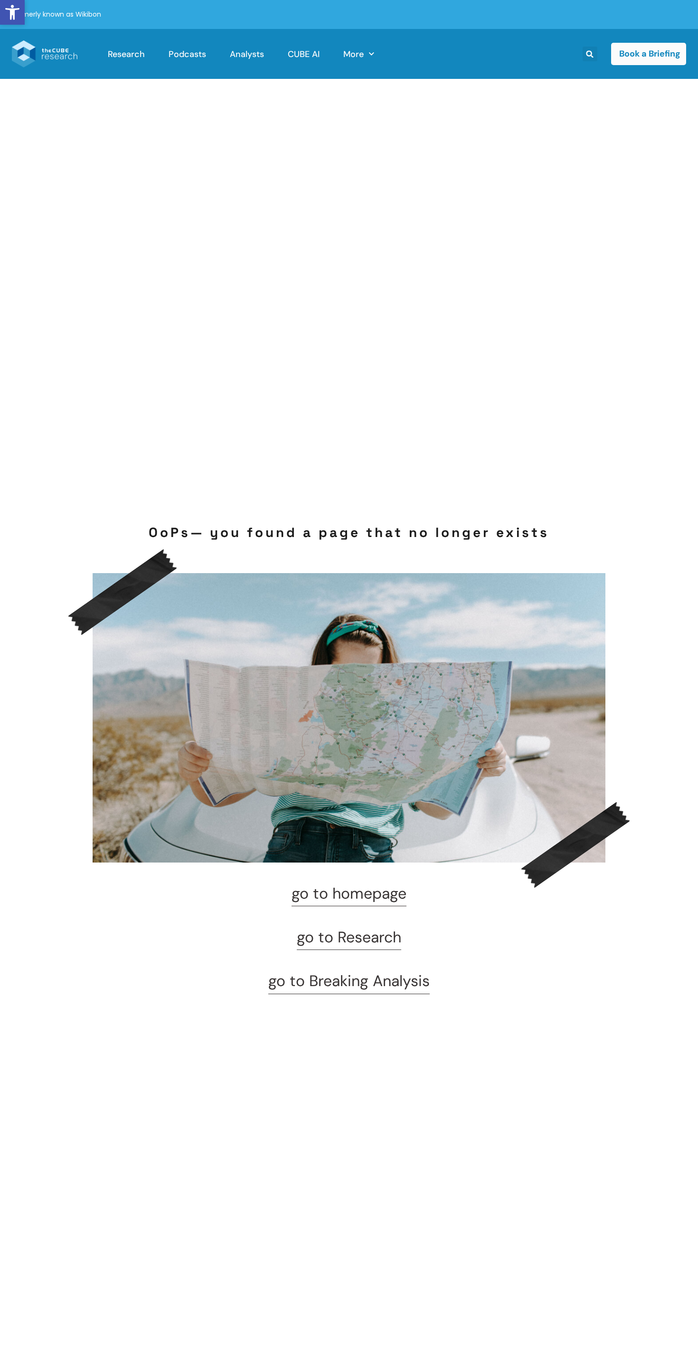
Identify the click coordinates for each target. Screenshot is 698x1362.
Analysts (247, 54)
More (353, 54)
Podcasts (187, 54)
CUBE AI (304, 54)
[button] (12, 12)
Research (126, 54)
